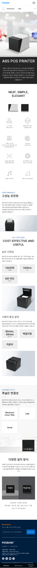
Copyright (4, 546)
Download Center (31, 565)
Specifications (18, 565)
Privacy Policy (14, 546)
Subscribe (31, 532)
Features (6, 565)
